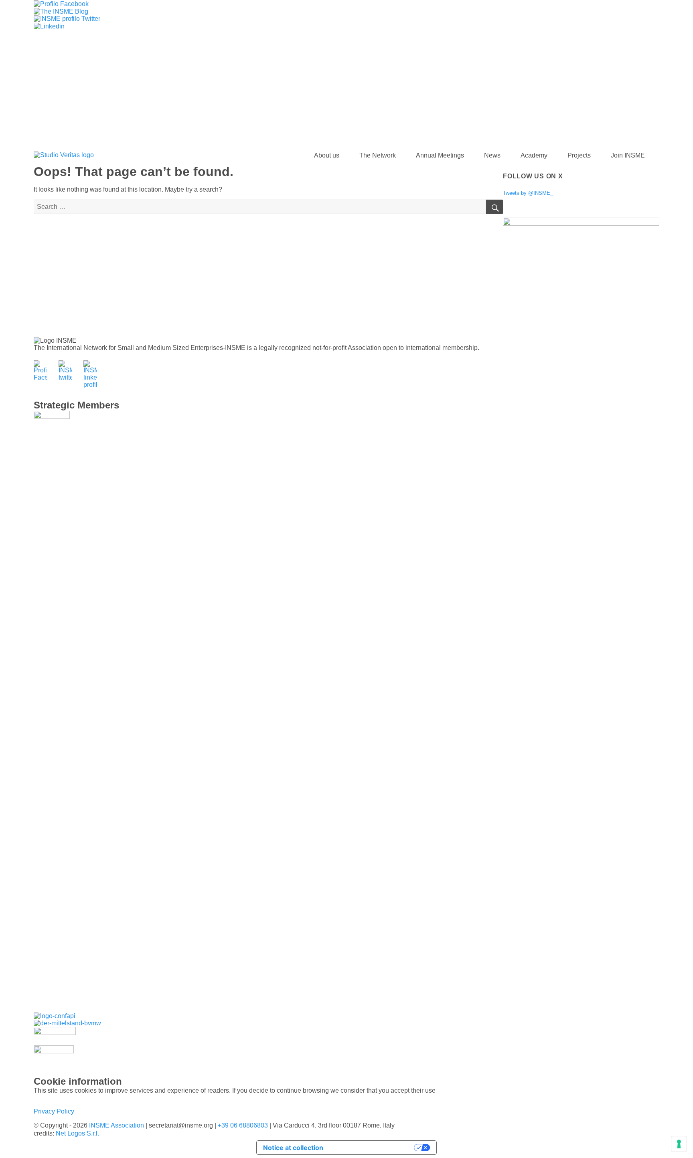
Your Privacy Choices (372, 1148)
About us (326, 155)
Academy (534, 155)
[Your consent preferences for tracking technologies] (679, 1144)
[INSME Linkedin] (49, 25)
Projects (579, 155)
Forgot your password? (124, 130)
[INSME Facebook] (61, 3)
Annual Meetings (440, 155)
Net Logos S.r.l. (77, 1133)
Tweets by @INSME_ (528, 193)
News (492, 155)
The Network (377, 155)
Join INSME (628, 155)
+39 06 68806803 (243, 1125)
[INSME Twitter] (67, 18)
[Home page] (64, 155)
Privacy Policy (54, 1111)
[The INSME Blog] (61, 11)
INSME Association (116, 1125)
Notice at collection (293, 1148)
